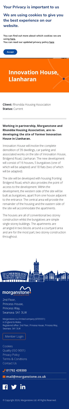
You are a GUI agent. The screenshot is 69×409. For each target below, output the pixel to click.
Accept (10, 52)
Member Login (14, 336)
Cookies (8, 346)
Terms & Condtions (15, 359)
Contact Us (10, 363)
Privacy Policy (11, 355)
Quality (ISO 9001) (14, 350)
